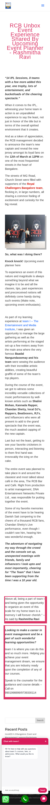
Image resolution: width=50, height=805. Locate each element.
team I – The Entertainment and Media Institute (21, 325)
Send (42, 790)
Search (40, 720)
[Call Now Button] (25, 799)
